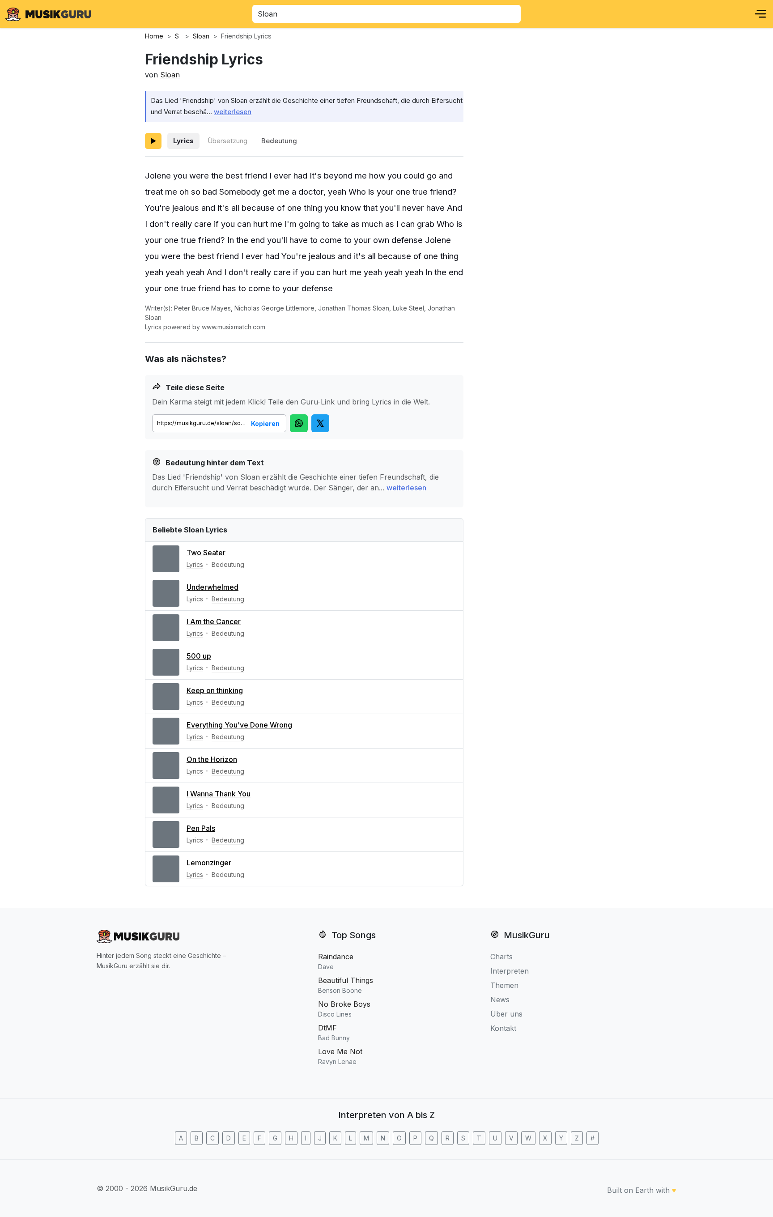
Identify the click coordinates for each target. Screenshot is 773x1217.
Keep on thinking (215, 690)
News (500, 999)
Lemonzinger (209, 862)
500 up (199, 655)
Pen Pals (201, 828)
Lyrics (183, 140)
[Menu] (760, 14)
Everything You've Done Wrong (239, 724)
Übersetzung (227, 140)
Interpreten (509, 970)
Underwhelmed (212, 587)
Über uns (506, 1013)
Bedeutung (279, 140)
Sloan (170, 74)
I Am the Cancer (214, 621)
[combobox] (386, 14)
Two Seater (206, 552)
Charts (501, 956)
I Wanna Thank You (219, 793)
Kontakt (503, 1028)
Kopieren (265, 423)
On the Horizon (212, 759)
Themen (504, 985)
